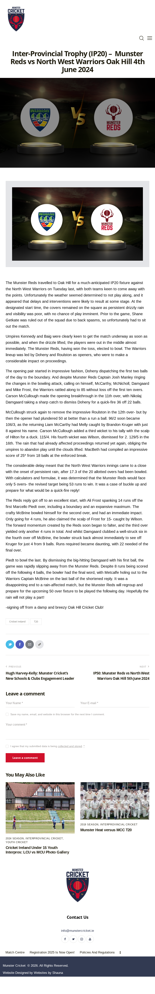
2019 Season (89, 824)
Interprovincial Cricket (44, 838)
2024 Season (15, 838)
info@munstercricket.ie (77, 931)
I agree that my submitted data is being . (47, 746)
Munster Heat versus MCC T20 (106, 830)
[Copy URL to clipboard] (39, 644)
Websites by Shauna (48, 973)
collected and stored (70, 746)
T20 (36, 621)
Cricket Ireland (17, 621)
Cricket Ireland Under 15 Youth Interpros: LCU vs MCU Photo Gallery (37, 850)
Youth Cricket (17, 842)
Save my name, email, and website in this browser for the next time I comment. (57, 714)
